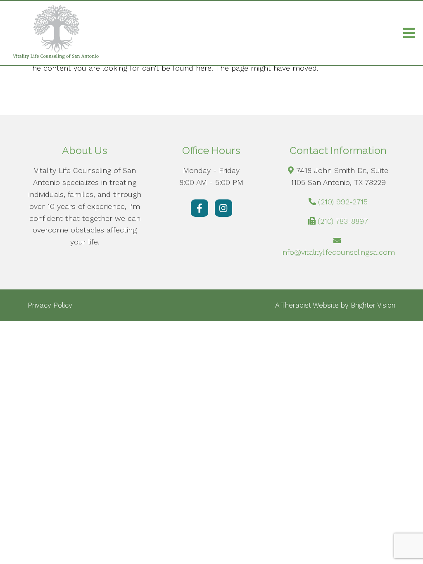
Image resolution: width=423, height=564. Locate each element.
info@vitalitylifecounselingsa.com (338, 252)
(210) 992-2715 (343, 201)
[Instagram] (223, 208)
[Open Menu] (409, 33)
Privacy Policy (50, 305)
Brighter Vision (373, 305)
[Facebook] (199, 208)
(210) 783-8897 (343, 221)
